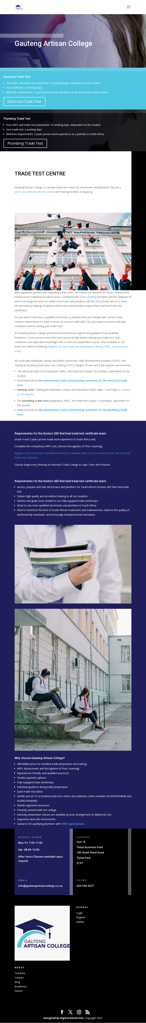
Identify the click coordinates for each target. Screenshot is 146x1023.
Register (81, 917)
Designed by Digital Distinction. (64, 1018)
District (19, 991)
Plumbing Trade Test (25, 143)
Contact (19, 977)
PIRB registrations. (73, 823)
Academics (21, 986)
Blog (17, 982)
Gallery (80, 921)
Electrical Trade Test (24, 101)
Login (79, 913)
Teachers (20, 973)
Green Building (88, 297)
